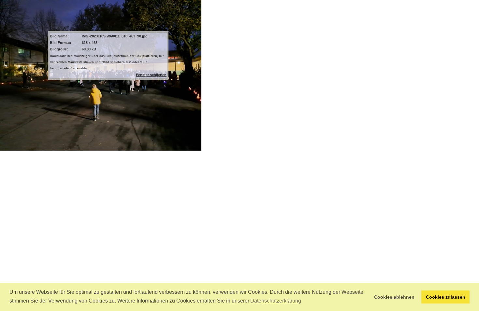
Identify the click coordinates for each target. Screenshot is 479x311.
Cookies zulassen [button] (445, 297)
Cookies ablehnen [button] (394, 297)
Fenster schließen (151, 75)
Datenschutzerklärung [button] (275, 301)
